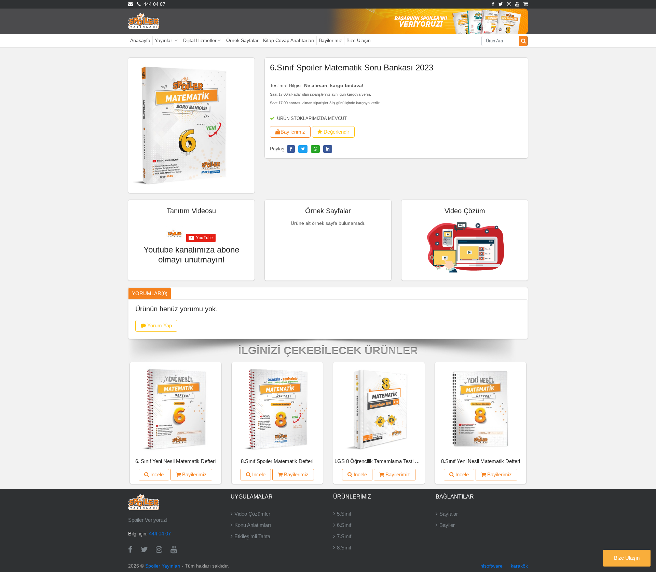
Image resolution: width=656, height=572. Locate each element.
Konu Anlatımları (252, 525)
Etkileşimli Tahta (252, 536)
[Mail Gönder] (130, 4)
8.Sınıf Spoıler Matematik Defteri (277, 461)
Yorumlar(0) (149, 293)
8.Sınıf (344, 547)
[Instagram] (509, 4)
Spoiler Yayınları (162, 566)
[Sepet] (525, 4)
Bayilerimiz (330, 40)
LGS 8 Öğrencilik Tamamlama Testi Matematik (386, 461)
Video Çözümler (252, 514)
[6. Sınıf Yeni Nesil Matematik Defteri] (175, 408)
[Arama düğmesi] (523, 41)
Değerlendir (335, 132)
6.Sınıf (344, 525)
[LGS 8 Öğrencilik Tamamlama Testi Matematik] (378, 408)
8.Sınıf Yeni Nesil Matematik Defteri (480, 461)
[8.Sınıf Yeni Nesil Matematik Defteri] (480, 408)
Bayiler (447, 525)
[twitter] (303, 149)
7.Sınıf (344, 536)
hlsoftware (491, 566)
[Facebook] (493, 4)
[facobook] (291, 149)
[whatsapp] (315, 149)
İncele (156, 474)
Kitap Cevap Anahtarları (288, 40)
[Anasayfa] (143, 21)
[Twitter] (500, 4)
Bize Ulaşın (358, 40)
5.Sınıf (344, 514)
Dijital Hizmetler (200, 40)
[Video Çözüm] (465, 246)
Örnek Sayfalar (242, 40)
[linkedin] (327, 149)
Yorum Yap (159, 325)
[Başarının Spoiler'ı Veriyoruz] (414, 21)
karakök (519, 566)
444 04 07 (153, 4)
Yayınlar (164, 40)
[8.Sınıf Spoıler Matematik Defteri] (277, 408)
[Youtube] (517, 4)
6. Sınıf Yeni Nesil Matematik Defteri (175, 461)
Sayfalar (448, 514)
